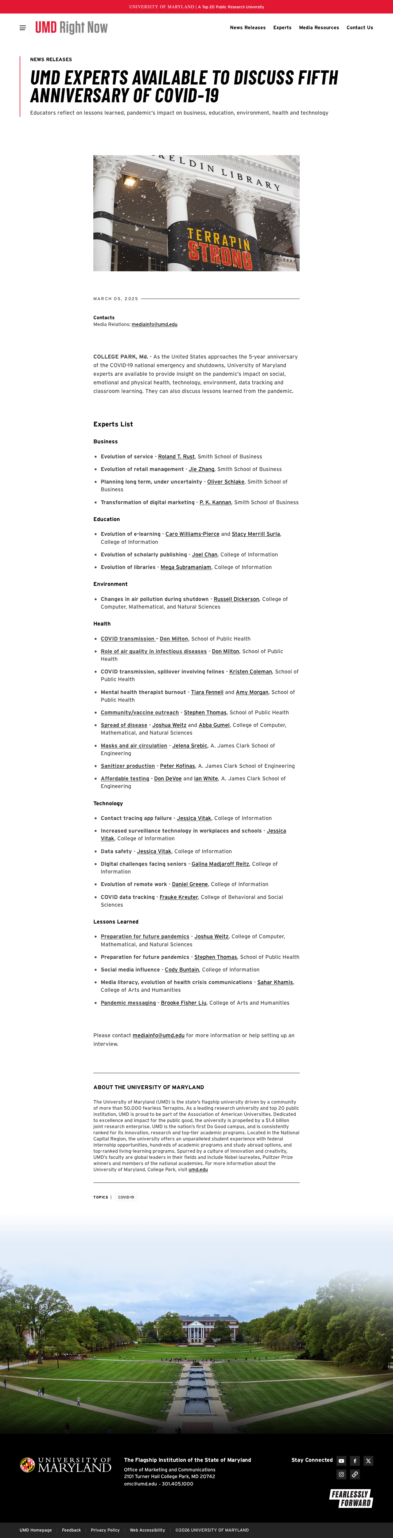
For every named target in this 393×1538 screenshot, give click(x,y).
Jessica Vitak (194, 818)
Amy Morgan (252, 692)
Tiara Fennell (207, 692)
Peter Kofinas (177, 766)
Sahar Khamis (275, 982)
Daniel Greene (190, 884)
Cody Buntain (182, 969)
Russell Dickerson (236, 599)
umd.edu (198, 1169)
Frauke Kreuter (179, 897)
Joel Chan (204, 554)
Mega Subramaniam (186, 567)
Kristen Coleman (250, 671)
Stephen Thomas (205, 712)
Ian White (206, 778)
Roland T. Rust (176, 456)
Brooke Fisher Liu (183, 1002)
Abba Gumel (214, 725)
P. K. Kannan (215, 502)
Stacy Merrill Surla (256, 534)
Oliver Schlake (225, 481)
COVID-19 (126, 1197)
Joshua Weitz (169, 725)
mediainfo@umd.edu (154, 324)
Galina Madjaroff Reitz (220, 864)
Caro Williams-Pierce (192, 534)
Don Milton (225, 651)
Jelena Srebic (189, 745)
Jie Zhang (201, 469)
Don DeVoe (168, 778)
